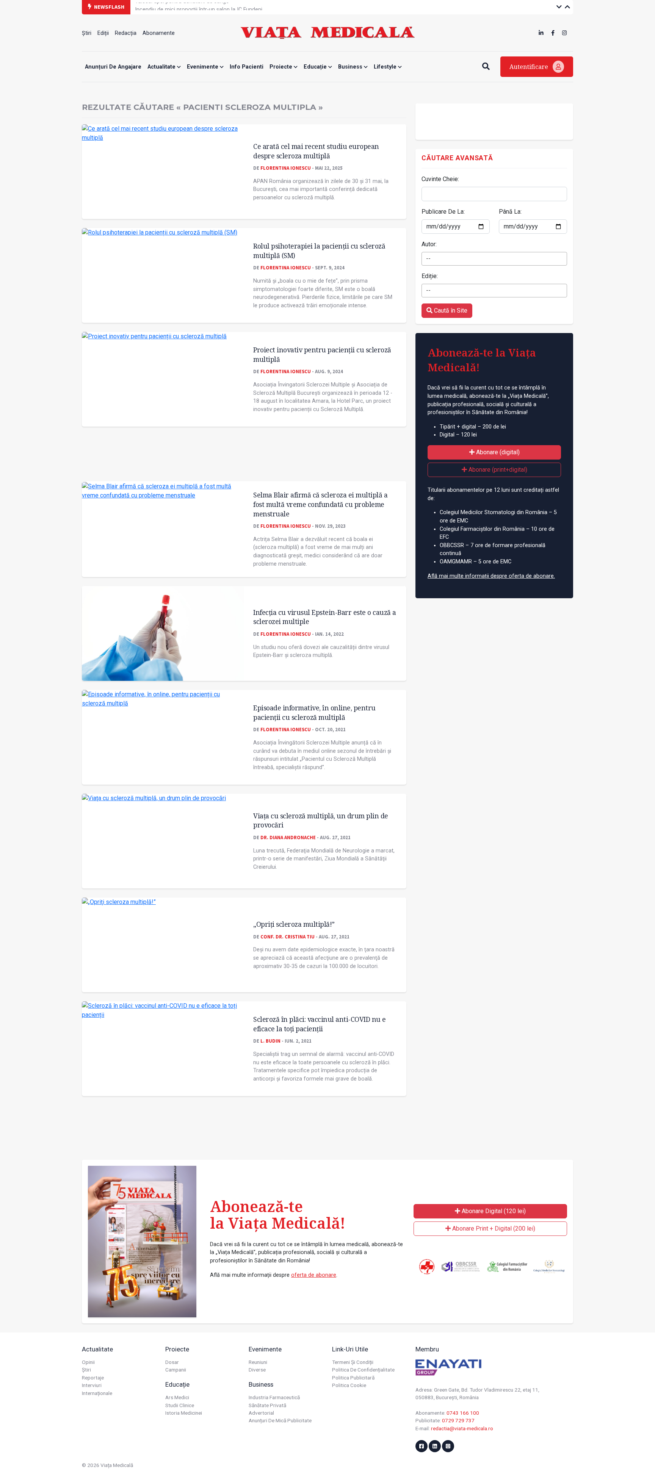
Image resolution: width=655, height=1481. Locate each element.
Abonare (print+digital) (497, 469)
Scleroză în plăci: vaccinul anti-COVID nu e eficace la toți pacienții (319, 1024)
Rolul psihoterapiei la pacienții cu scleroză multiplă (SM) (319, 250)
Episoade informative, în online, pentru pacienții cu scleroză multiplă (314, 712)
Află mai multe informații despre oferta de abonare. (491, 576)
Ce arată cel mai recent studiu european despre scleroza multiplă (316, 151)
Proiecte (282, 67)
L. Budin (270, 1041)
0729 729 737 (458, 1420)
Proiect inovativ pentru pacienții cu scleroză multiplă (322, 354)
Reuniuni (258, 1362)
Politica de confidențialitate (363, 1370)
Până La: (510, 211)
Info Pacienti (246, 67)
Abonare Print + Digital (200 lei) (493, 1228)
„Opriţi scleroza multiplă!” (294, 924)
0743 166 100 (463, 1413)
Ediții (103, 33)
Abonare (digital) (497, 452)
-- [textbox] (428, 258)
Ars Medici (177, 1397)
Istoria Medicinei (183, 1413)
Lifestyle (386, 67)
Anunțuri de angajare (113, 67)
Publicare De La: (443, 211)
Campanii (175, 1370)
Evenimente (203, 67)
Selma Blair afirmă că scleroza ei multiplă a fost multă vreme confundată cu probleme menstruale (320, 504)
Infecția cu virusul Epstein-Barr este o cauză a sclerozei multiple (324, 617)
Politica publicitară (353, 1378)
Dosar (172, 1362)
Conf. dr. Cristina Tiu (287, 937)
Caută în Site (449, 310)
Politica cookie (349, 1385)
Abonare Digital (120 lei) (493, 1211)
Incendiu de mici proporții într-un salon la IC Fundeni (198, 6)
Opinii (88, 1362)
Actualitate (162, 67)
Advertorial (261, 1413)
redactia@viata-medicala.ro (462, 1428)
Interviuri (92, 1385)
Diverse (257, 1370)
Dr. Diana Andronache (288, 837)
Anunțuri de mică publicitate (280, 1420)
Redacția (125, 33)
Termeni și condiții (352, 1362)
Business (351, 67)
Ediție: (430, 276)
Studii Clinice (179, 1405)
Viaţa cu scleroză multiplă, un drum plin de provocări (320, 820)
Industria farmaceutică (274, 1397)
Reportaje (93, 1378)
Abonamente (159, 33)
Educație (316, 67)
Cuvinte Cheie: (440, 179)
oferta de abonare (313, 1275)
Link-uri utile (350, 1349)
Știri (86, 33)
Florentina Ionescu (285, 168)
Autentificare (529, 67)
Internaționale (97, 1393)
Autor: (429, 244)
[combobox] (494, 259)
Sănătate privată (267, 1405)
